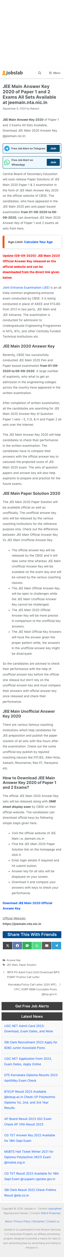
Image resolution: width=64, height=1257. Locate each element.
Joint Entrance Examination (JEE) (26, 287)
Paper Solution (27, 964)
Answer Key (14, 960)
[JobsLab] (12, 73)
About (8, 1221)
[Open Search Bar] (39, 73)
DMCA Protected (50, 1213)
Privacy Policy (22, 1221)
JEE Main (12, 964)
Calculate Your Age (38, 242)
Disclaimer (38, 1221)
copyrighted (55, 1208)
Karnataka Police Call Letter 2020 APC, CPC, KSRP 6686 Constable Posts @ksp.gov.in (32, 989)
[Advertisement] (32, 34)
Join (53, 148)
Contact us (53, 1221)
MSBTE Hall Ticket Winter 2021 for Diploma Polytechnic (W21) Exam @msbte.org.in (28, 1157)
